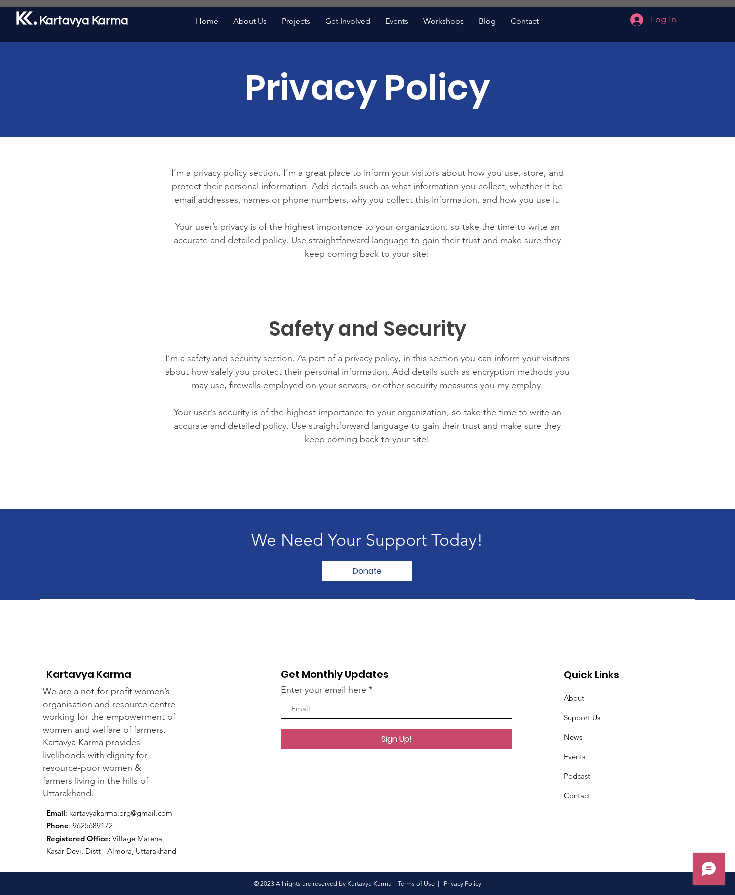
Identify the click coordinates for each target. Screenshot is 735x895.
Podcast (577, 776)
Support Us (582, 717)
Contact (577, 795)
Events (575, 756)
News (573, 737)
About (574, 698)
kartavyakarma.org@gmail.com (121, 813)
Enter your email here (323, 689)
